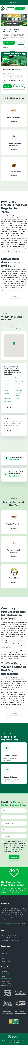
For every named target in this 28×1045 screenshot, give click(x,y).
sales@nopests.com (6, 978)
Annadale (6, 393)
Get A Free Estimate (9, 42)
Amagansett (7, 384)
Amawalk (17, 384)
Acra (16, 378)
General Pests (14, 578)
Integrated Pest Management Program (12, 938)
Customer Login (5, 961)
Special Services (14, 171)
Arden (17, 398)
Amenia (6, 387)
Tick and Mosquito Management (14, 144)
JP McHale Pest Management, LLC (10, 923)
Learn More (20, 42)
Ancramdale (18, 390)
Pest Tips (3, 950)
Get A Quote (7, 86)
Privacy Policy (6, 1040)
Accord (6, 378)
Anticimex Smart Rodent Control (10, 940)
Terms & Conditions (18, 1040)
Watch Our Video (19, 86)
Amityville (18, 387)
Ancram (6, 390)
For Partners (4, 953)
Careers (3, 956)
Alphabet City (19, 381)
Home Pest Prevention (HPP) (9, 935)
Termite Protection (14, 117)
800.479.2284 (5, 973)
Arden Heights (8, 401)
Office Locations (14, 1042)
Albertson (6, 381)
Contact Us (4, 958)
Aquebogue (7, 398)
